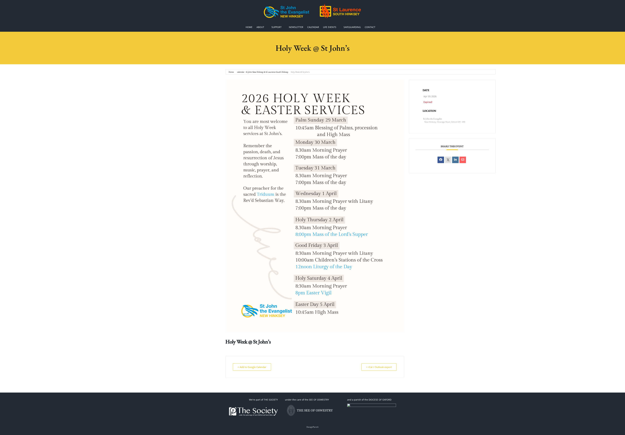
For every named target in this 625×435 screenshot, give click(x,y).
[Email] (462, 160)
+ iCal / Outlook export (379, 367)
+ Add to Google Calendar (252, 367)
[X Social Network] (448, 160)
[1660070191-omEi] (371, 404)
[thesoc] (253, 404)
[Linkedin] (455, 160)
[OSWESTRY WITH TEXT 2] (309, 404)
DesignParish (312, 427)
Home (231, 72)
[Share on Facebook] (441, 160)
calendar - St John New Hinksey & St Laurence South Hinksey (262, 72)
